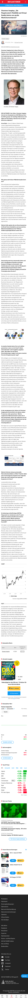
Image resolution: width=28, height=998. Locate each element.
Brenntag (3, 787)
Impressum (4, 901)
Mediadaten (4, 898)
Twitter (7, 969)
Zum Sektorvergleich (7, 758)
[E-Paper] (12, 996)
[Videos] (2, 996)
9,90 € (13, 873)
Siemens (3, 778)
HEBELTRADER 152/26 (16, 864)
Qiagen (2, 790)
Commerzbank (4, 780)
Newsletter (4, 930)
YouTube (7, 960)
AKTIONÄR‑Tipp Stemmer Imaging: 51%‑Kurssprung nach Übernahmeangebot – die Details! (13, 822)
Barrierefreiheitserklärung (8, 909)
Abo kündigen (5, 919)
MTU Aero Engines (5, 792)
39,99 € (13, 860)
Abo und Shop (5, 943)
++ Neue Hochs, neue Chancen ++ (14, 5)
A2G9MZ (3, 708)
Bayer (2, 785)
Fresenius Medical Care (6, 783)
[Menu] (26, 2)
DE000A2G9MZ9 (10, 708)
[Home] (16, 996)
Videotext (4, 914)
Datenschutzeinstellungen (8, 912)
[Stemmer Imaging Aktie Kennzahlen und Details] (14, 725)
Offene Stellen (5, 917)
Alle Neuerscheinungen (23, 849)
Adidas (2, 773)
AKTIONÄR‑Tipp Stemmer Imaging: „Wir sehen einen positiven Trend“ (14, 829)
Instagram (8, 963)
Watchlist (6, 712)
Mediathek (4, 928)
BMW (2, 776)
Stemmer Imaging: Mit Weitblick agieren (12, 835)
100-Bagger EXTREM (15, 877)
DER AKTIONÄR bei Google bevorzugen (10, 46)
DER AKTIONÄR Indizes (7, 941)
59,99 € (13, 885)
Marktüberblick (5, 936)
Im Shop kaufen (14, 693)
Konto (14, 698)
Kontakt (7, 957)
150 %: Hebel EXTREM (16, 852)
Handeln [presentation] (24, 976)
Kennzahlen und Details (7, 742)
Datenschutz (4, 906)
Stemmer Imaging (5, 38)
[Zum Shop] (7, 996)
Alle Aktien (4, 925)
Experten (3, 933)
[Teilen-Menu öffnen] (21, 996)
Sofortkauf (17, 688)
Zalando (3, 771)
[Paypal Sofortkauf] (20, 860)
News (13, 780)
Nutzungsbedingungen (7, 904)
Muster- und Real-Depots (8, 938)
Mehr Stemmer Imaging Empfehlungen (18, 839)
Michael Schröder (19, 42)
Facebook (7, 966)
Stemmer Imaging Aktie (6, 706)
